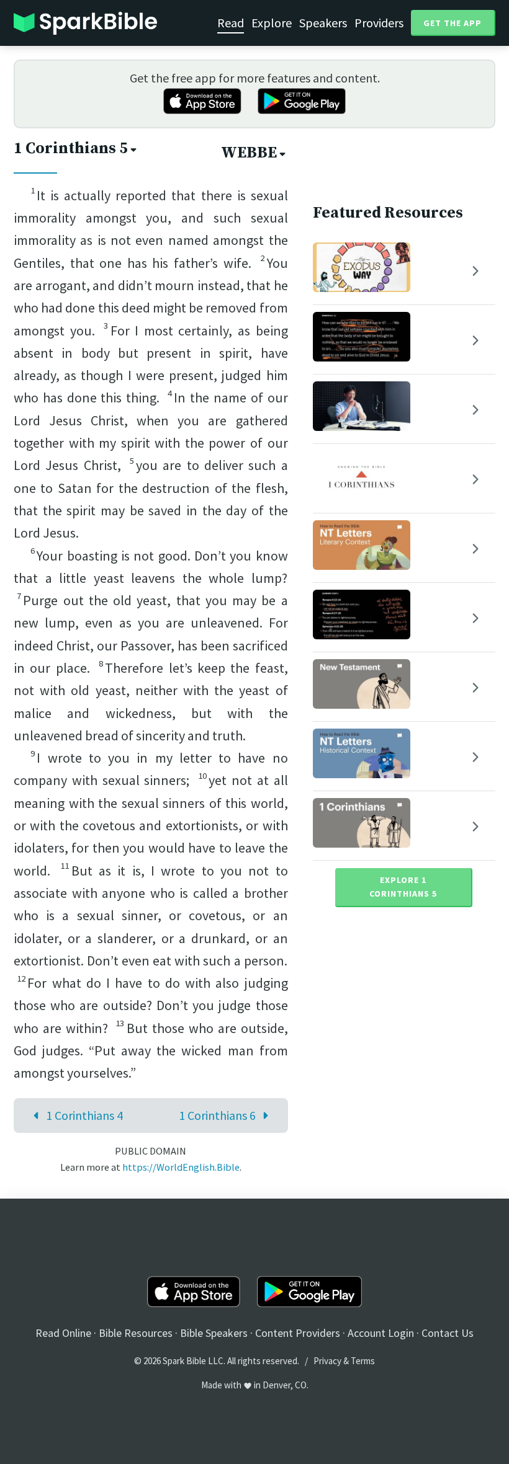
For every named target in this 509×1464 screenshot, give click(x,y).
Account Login (381, 1333)
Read (230, 22)
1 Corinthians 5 (71, 148)
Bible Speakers (214, 1333)
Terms (363, 1361)
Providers (378, 22)
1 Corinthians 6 (217, 1115)
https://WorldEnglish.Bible (181, 1167)
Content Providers (297, 1333)
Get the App (452, 23)
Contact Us (447, 1333)
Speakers (323, 22)
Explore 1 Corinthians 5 (403, 886)
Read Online (63, 1333)
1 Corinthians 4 (84, 1115)
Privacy (327, 1361)
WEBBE (249, 152)
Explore (271, 22)
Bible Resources (136, 1333)
